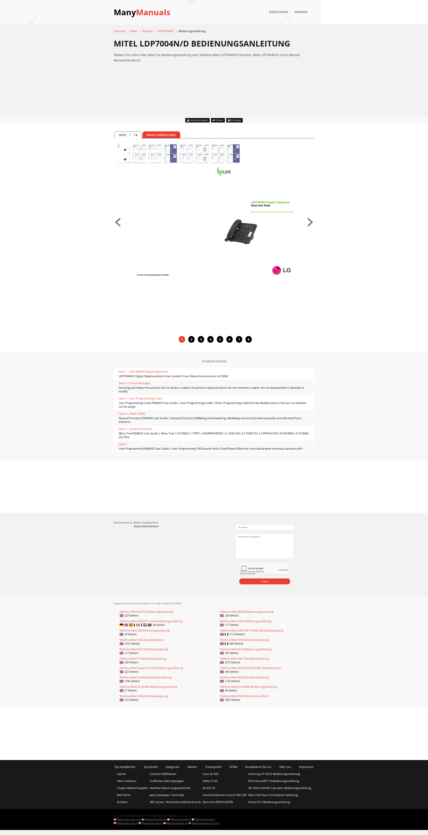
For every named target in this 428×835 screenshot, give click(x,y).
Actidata (122, 802)
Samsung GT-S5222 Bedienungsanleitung (274, 774)
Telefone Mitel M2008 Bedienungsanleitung (247, 612)
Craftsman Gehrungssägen (167, 781)
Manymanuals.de (156, 819)
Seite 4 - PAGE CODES (132, 413)
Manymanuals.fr (181, 819)
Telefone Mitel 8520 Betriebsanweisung (244, 677)
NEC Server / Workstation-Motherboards (175, 802)
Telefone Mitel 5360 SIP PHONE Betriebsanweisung (251, 630)
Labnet (121, 774)
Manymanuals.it (205, 819)
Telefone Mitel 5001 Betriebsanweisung (244, 658)
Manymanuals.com (129, 819)
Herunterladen (199, 120)
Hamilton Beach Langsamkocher (170, 788)
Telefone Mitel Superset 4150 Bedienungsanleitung (151, 668)
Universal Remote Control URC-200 (225, 795)
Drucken (236, 120)
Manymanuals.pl (127, 823)
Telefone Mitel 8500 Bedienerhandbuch (244, 696)
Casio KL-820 (211, 774)
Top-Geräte (151, 767)
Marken (301, 12)
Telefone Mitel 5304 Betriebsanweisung (144, 696)
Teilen (219, 120)
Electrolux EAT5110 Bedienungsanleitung (273, 781)
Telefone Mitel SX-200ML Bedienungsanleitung (148, 687)
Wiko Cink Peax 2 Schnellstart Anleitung (273, 795)
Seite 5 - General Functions (135, 429)
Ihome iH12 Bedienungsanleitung (269, 802)
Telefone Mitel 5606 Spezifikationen (141, 640)
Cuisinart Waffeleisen (163, 774)
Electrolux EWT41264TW (218, 802)
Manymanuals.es (177, 823)
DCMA (233, 767)
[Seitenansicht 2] (310, 225)
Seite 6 (123, 444)
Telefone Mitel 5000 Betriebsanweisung (244, 640)
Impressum (306, 767)
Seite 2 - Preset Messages (134, 383)
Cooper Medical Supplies (132, 788)
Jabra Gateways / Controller (167, 795)
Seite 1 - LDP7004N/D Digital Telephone (143, 371)
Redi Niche (123, 795)
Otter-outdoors (126, 781)
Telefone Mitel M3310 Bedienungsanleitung (146, 612)
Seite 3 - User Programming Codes (140, 398)
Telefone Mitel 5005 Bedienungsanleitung (245, 621)
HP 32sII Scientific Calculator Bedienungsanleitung (279, 788)
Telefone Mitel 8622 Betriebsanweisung (144, 649)
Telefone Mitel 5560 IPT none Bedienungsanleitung (151, 621)
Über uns (285, 767)
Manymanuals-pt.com (205, 823)
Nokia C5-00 (210, 781)
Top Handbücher (125, 767)
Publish (264, 581)
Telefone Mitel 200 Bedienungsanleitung (145, 630)
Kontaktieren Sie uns (258, 767)
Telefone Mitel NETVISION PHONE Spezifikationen (250, 668)
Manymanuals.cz (152, 823)
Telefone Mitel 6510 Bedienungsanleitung (245, 649)
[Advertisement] (214, 93)
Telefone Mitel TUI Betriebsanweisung (143, 658)
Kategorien (278, 12)
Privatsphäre (213, 767)
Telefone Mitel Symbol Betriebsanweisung (146, 677)
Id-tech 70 (209, 788)
